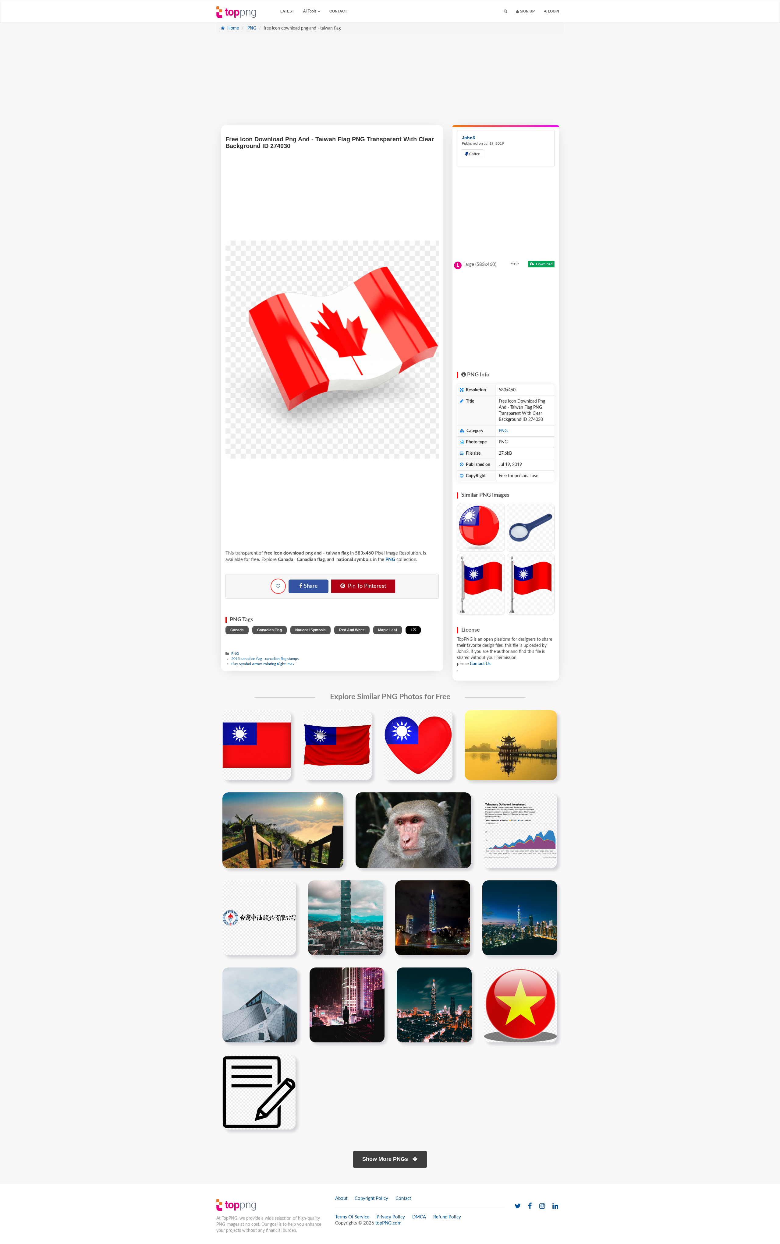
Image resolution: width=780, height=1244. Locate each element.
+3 (413, 630)
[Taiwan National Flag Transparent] (481, 584)
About (341, 1198)
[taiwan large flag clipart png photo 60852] (256, 745)
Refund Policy (447, 1217)
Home (232, 28)
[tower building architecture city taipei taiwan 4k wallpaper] (345, 918)
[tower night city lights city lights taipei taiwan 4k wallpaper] (432, 918)
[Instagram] (542, 1206)
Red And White (352, 630)
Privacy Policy (391, 1217)
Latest (287, 11)
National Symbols (310, 630)
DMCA (419, 1217)
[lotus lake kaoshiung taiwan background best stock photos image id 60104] (511, 745)
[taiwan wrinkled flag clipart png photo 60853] (337, 745)
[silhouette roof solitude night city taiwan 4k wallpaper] (347, 1005)
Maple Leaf (387, 630)
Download (544, 264)
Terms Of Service (352, 1217)
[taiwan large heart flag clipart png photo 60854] (418, 745)
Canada (237, 630)
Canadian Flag (269, 630)
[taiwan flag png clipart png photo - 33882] (530, 584)
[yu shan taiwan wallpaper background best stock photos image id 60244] (282, 830)
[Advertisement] (390, 82)
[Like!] (278, 586)
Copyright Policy (371, 1198)
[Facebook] (530, 1206)
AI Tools (310, 11)
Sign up (527, 11)
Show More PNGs (386, 1159)
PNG (251, 28)
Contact (338, 11)
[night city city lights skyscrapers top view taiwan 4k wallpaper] (434, 1005)
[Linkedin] (555, 1206)
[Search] (505, 11)
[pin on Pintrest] (283, 718)
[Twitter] (518, 1206)
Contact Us (480, 664)
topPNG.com (388, 1223)
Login (553, 11)
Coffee (474, 154)
